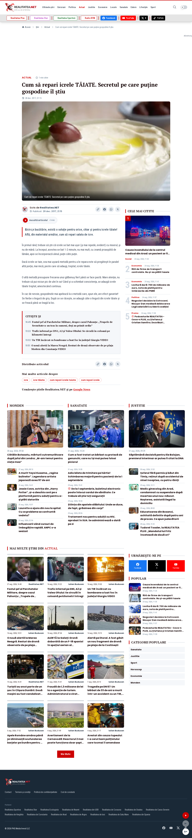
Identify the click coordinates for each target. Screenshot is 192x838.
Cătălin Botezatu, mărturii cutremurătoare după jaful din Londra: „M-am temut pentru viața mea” (35, 458)
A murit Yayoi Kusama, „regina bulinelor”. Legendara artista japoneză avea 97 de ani (38, 476)
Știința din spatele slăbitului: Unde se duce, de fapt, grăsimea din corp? (95, 506)
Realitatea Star (30, 810)
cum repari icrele (90, 380)
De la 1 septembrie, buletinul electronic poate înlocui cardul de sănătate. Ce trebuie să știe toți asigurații (94, 492)
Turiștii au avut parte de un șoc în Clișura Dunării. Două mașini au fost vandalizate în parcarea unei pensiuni (24, 692)
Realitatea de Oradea (133, 810)
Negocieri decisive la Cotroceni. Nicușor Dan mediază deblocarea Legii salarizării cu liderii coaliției (151, 303)
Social (128, 259)
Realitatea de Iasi (97, 814)
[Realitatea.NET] (21, 7)
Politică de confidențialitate (45, 792)
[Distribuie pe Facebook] (104, 209)
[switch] (184, 7)
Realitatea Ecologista (49, 810)
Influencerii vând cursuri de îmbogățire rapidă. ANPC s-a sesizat (37, 527)
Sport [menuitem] (153, 7)
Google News (81, 389)
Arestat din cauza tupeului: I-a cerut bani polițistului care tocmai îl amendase (104, 739)
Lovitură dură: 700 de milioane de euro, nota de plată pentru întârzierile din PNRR (151, 287)
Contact (8, 792)
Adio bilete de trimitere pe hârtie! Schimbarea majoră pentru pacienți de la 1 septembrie (95, 476)
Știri (37, 27)
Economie (137, 266)
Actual (47, 27)
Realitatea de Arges (78, 814)
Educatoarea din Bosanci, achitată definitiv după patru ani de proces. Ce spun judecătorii (161, 515)
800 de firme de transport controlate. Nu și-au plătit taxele (150, 271)
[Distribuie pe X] (117, 209)
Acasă (27, 27)
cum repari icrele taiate (63, 380)
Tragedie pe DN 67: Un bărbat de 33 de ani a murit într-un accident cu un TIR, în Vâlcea (104, 692)
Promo (135, 313)
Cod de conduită (68, 792)
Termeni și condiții (22, 792)
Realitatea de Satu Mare (119, 814)
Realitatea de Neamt (70, 810)
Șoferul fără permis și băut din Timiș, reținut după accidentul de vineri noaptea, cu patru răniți (161, 476)
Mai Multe (65, 754)
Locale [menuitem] (113, 7)
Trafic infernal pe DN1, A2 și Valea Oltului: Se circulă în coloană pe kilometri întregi (71, 332)
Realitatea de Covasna (111, 810)
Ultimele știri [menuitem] (48, 7)
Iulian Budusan (76, 584)
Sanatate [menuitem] (124, 7)
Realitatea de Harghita (14, 814)
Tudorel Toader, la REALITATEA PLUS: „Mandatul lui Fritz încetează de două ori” (159, 531)
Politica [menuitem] (72, 7)
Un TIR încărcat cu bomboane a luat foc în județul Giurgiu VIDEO (70, 340)
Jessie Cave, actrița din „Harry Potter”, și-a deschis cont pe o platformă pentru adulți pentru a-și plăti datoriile (40, 494)
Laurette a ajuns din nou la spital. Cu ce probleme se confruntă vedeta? (40, 511)
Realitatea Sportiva (13, 810)
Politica (135, 297)
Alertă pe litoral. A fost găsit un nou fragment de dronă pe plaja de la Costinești (105, 641)
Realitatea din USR (91, 810)
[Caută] (175, 7)
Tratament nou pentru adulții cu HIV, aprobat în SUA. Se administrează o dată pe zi (94, 520)
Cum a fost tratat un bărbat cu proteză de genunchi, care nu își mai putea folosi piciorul (95, 458)
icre (26, 380)
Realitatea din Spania (141, 814)
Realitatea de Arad (59, 814)
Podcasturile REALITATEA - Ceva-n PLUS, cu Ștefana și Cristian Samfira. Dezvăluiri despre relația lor (148, 321)
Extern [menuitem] (133, 7)
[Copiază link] (98, 209)
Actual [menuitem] (82, 7)
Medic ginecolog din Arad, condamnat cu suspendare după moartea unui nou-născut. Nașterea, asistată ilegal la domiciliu (161, 496)
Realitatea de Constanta (37, 814)
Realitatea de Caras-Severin (157, 810)
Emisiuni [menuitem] (61, 7)
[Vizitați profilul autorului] (25, 209)
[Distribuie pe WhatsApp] (111, 209)
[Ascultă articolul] (185, 815)
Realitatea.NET (49, 207)
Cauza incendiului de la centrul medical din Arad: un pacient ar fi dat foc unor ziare (146, 253)
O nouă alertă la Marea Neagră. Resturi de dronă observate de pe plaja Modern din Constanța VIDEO (72, 347)
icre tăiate (39, 380)
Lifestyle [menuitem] (143, 7)
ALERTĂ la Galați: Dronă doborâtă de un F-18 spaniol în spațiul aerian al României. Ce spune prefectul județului (65, 645)
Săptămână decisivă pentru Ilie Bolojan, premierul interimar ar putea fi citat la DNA (156, 456)
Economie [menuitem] (102, 7)
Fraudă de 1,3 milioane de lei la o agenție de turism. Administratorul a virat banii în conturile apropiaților (65, 694)
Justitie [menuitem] (91, 7)
